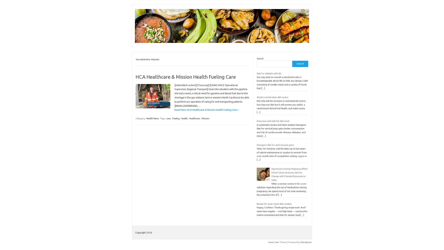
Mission (205, 118)
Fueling (176, 118)
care (168, 118)
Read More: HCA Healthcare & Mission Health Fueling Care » (206, 110)
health (184, 118)
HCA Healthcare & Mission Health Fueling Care (186, 77)
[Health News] (222, 42)
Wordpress (306, 242)
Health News (152, 118)
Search (260, 58)
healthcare (194, 118)
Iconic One (273, 242)
